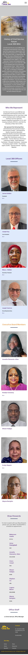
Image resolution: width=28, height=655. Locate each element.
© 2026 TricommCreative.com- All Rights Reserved (13, 651)
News (13, 644)
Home (5, 644)
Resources (14, 646)
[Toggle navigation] (26, 2)
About (5, 646)
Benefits (6, 648)
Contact (14, 648)
